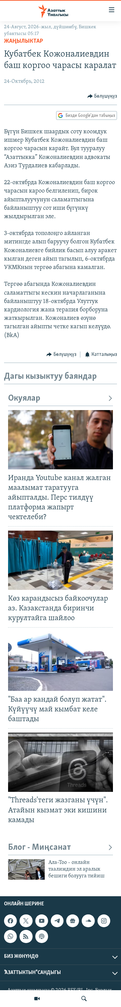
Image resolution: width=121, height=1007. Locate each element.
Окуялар (24, 398)
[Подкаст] (41, 936)
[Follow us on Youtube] (41, 920)
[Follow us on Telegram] (57, 920)
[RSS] (25, 936)
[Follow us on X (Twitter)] (25, 920)
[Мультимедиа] (37, 998)
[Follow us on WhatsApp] (10, 936)
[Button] (102, 96)
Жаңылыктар (23, 41)
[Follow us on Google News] (72, 920)
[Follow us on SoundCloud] (88, 920)
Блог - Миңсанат (39, 847)
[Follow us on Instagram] (103, 920)
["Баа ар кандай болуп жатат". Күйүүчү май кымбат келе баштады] (60, 661)
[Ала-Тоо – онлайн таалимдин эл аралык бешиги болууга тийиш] (26, 869)
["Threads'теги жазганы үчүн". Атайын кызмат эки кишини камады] (60, 762)
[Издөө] (84, 998)
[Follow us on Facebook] (10, 920)
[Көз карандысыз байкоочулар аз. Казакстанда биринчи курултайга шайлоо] (60, 560)
